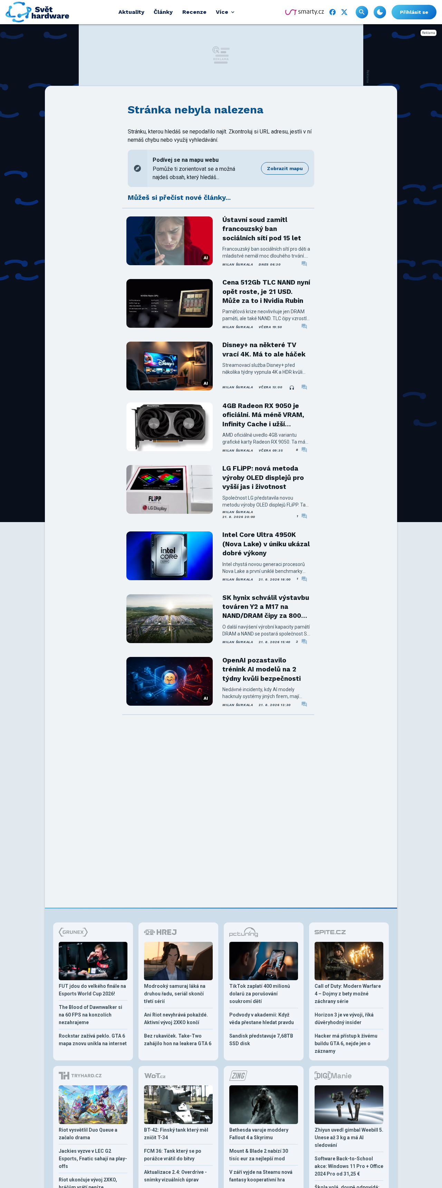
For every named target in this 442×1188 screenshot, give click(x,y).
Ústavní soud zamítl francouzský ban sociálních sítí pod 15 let (261, 229)
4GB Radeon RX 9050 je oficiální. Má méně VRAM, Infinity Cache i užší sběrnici (263, 415)
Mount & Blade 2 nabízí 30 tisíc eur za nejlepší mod (258, 1154)
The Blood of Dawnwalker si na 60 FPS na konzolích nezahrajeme (90, 1014)
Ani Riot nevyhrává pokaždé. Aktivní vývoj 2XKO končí (176, 1018)
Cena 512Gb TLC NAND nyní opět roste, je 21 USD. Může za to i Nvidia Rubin (266, 291)
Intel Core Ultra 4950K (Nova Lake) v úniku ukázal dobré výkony (266, 544)
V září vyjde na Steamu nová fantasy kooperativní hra (260, 1175)
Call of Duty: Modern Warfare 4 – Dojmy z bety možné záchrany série (348, 993)
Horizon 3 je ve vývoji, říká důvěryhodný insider (344, 1018)
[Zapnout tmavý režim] (380, 12)
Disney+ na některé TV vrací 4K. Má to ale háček (264, 349)
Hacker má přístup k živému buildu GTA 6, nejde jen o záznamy (346, 1043)
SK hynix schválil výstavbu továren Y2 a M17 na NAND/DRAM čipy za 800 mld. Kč (265, 607)
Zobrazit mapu (285, 168)
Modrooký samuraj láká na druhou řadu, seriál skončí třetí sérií (174, 993)
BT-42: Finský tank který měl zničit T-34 (176, 1133)
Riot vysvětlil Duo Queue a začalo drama (88, 1133)
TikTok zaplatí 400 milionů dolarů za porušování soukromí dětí (259, 993)
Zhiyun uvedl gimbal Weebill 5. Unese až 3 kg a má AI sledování (349, 1137)
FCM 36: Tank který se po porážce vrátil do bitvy (172, 1154)
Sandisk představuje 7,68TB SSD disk (261, 1039)
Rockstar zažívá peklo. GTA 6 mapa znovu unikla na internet (93, 1039)
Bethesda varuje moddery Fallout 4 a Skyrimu (258, 1133)
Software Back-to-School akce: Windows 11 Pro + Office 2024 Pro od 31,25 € (349, 1166)
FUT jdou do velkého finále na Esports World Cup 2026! (92, 989)
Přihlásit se (414, 12)
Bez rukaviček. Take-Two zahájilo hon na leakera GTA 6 (177, 1039)
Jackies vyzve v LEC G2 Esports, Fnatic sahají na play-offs (93, 1158)
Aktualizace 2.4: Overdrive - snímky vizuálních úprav (175, 1175)
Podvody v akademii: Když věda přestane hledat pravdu (261, 1018)
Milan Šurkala (237, 264)
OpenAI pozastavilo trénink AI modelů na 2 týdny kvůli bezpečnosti (261, 669)
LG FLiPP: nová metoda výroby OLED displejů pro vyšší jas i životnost (263, 477)
